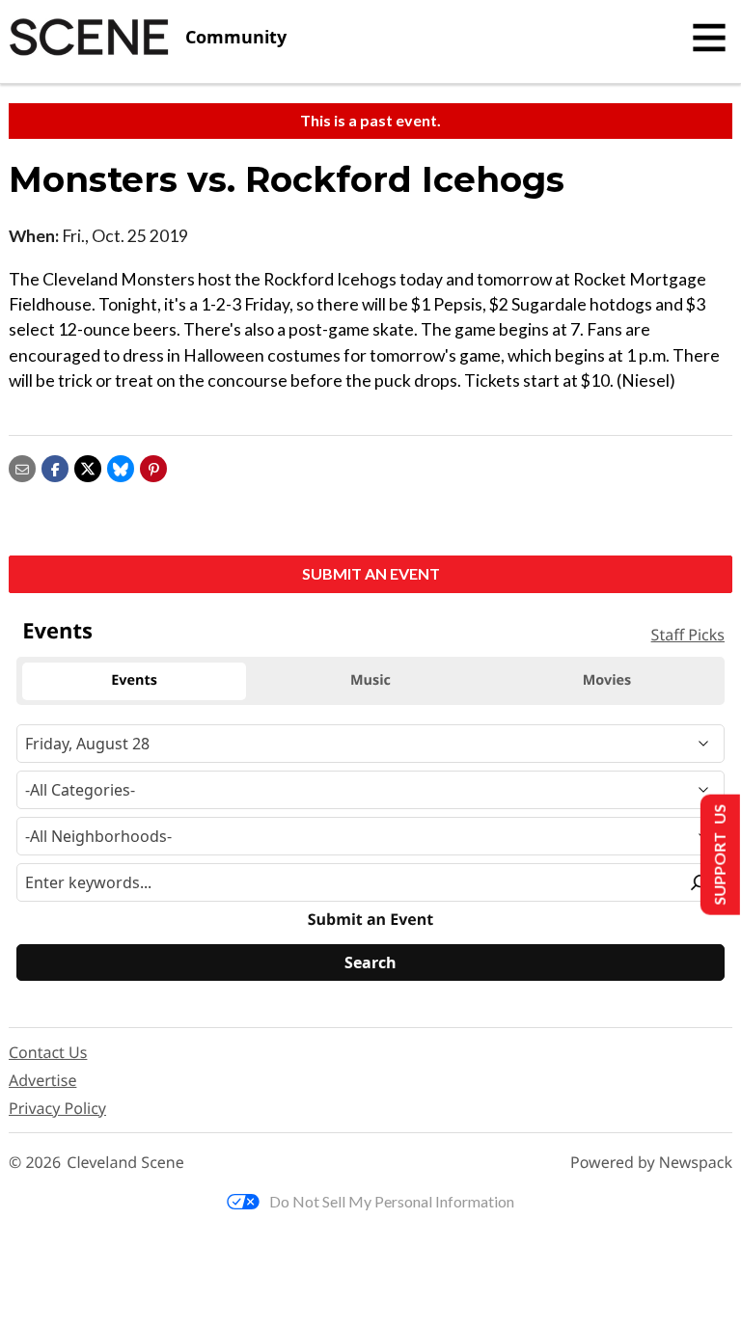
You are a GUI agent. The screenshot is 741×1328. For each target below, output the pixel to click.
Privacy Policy (57, 1108)
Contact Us (48, 1052)
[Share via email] (22, 467)
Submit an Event (371, 573)
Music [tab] (370, 680)
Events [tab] (134, 680)
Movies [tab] (607, 680)
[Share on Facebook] (55, 467)
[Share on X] (87, 467)
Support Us (718, 855)
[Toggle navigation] (709, 37)
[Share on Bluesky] (120, 467)
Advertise (42, 1080)
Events (57, 630)
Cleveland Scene (125, 1162)
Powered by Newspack (651, 1162)
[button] (153, 467)
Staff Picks (688, 634)
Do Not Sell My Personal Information (391, 1201)
